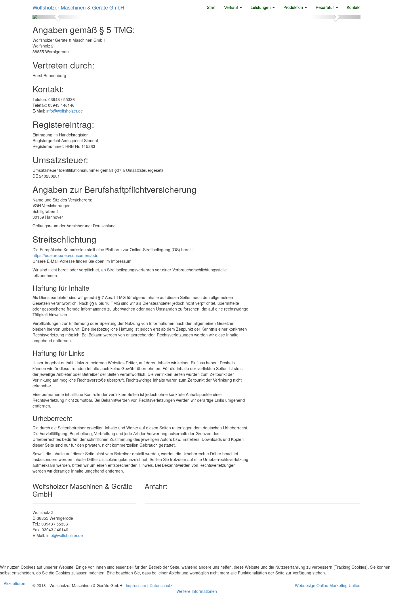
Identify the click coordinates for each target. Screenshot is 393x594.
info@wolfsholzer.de (64, 111)
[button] (57, 16)
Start (211, 7)
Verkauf (231, 7)
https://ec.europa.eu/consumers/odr (65, 255)
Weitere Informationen (196, 591)
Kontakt (353, 7)
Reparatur (325, 7)
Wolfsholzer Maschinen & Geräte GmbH (78, 7)
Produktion (293, 7)
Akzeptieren (14, 583)
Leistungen (261, 7)
